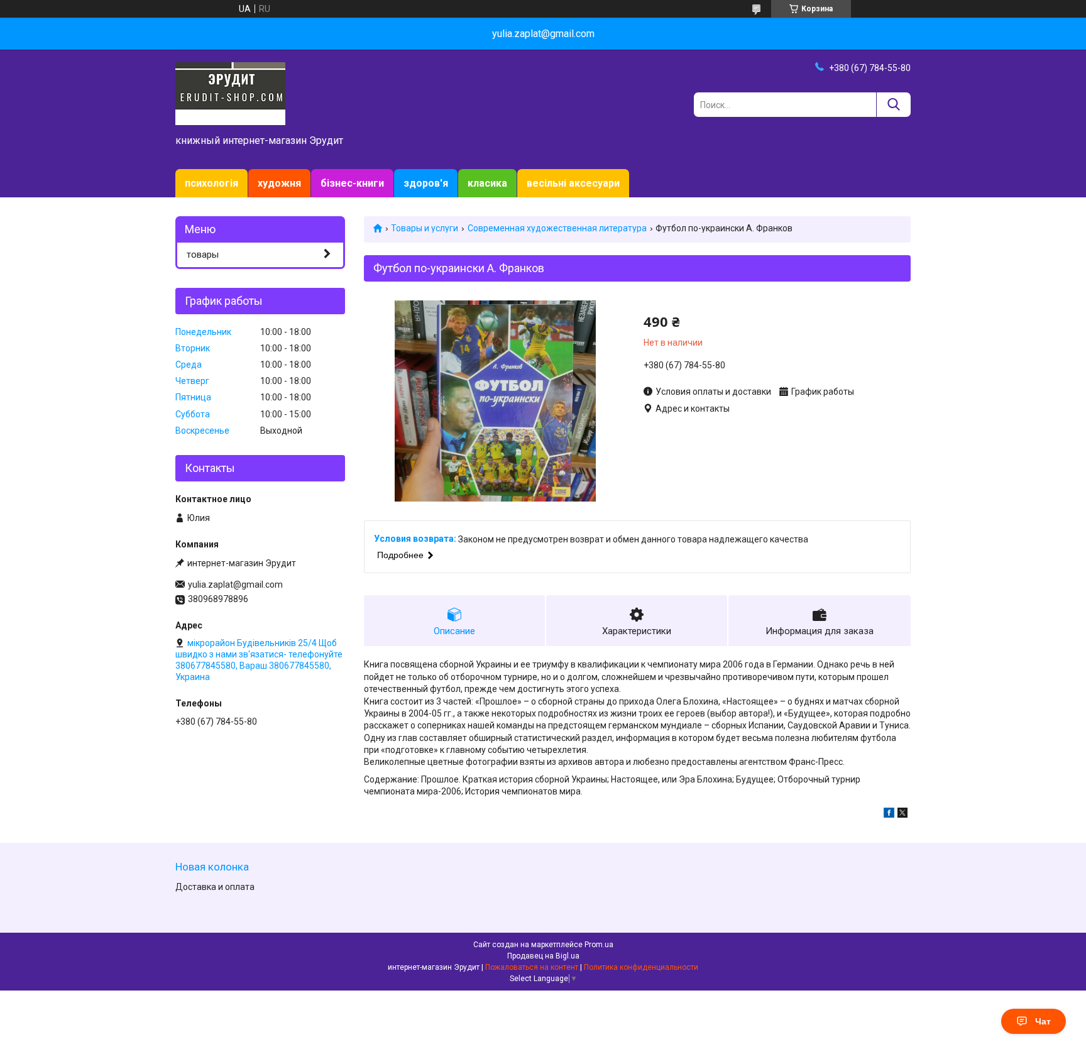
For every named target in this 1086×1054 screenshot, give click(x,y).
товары (203, 254)
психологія (211, 183)
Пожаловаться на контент (531, 967)
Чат (1043, 1021)
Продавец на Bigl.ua (543, 956)
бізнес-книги (352, 183)
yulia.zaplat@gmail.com (235, 584)
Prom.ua (598, 944)
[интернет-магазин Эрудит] (230, 93)
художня (279, 183)
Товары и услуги (424, 228)
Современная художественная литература (557, 228)
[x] (902, 815)
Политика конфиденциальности (641, 967)
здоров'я (425, 183)
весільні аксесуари (573, 183)
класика (487, 183)
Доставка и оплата (215, 887)
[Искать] (893, 104)
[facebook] (889, 815)
